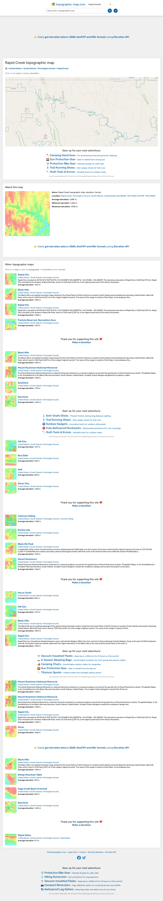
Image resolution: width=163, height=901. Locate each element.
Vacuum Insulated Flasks (57, 655)
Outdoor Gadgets (57, 423)
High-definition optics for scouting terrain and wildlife (96, 885)
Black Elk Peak (25, 544)
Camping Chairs (51, 664)
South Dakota (36, 277)
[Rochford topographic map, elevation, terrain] (11, 387)
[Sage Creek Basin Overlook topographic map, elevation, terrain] (11, 793)
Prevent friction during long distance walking (90, 416)
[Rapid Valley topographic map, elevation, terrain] (11, 839)
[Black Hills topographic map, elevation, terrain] (11, 294)
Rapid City (23, 274)
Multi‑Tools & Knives (62, 171)
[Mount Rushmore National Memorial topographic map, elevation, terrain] (11, 372)
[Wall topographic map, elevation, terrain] (11, 474)
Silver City (23, 483)
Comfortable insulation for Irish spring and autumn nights (100, 660)
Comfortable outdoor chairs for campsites (82, 664)
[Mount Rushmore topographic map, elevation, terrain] (11, 564)
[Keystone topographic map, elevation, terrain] (11, 401)
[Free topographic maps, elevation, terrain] (6, 68)
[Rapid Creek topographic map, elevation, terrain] (27, 213)
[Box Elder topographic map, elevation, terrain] (11, 460)
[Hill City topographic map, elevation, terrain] (11, 446)
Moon (21, 727)
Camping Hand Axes (62, 155)
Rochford (23, 382)
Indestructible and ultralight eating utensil (82, 673)
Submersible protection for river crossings (102, 428)
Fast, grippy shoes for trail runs (91, 168)
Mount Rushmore (27, 559)
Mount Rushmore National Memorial (37, 367)
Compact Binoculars (57, 885)
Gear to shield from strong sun (91, 159)
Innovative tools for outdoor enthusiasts (88, 424)
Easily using (83, 37)
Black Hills (23, 289)
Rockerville (24, 530)
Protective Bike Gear (63, 163)
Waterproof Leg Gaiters (59, 889)
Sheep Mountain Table (30, 774)
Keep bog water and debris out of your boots (96, 889)
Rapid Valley (24, 835)
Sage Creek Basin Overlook (32, 788)
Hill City (22, 441)
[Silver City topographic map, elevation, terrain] (11, 488)
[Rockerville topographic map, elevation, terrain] (11, 534)
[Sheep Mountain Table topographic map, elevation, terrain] (11, 779)
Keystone (23, 396)
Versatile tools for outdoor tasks (91, 172)
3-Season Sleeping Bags (56, 659)
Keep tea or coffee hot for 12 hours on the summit (96, 656)
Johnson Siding (26, 516)
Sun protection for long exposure (83, 877)
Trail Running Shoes (62, 167)
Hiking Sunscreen (55, 876)
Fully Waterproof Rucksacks (63, 428)
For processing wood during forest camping (97, 155)
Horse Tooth (24, 592)
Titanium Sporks (51, 672)
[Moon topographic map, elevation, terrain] (11, 731)
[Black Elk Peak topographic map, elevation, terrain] (11, 549)
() (108, 196)
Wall (20, 469)
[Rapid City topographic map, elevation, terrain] (11, 279)
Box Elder (23, 455)
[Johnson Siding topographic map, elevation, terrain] (11, 520)
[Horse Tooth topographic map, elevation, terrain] (11, 597)
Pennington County (51, 277)
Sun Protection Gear (63, 159)
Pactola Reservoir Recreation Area (37, 320)
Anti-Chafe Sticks (57, 415)
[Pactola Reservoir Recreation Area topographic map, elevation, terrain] (11, 324)
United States (23, 277)
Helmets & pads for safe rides (91, 164)
